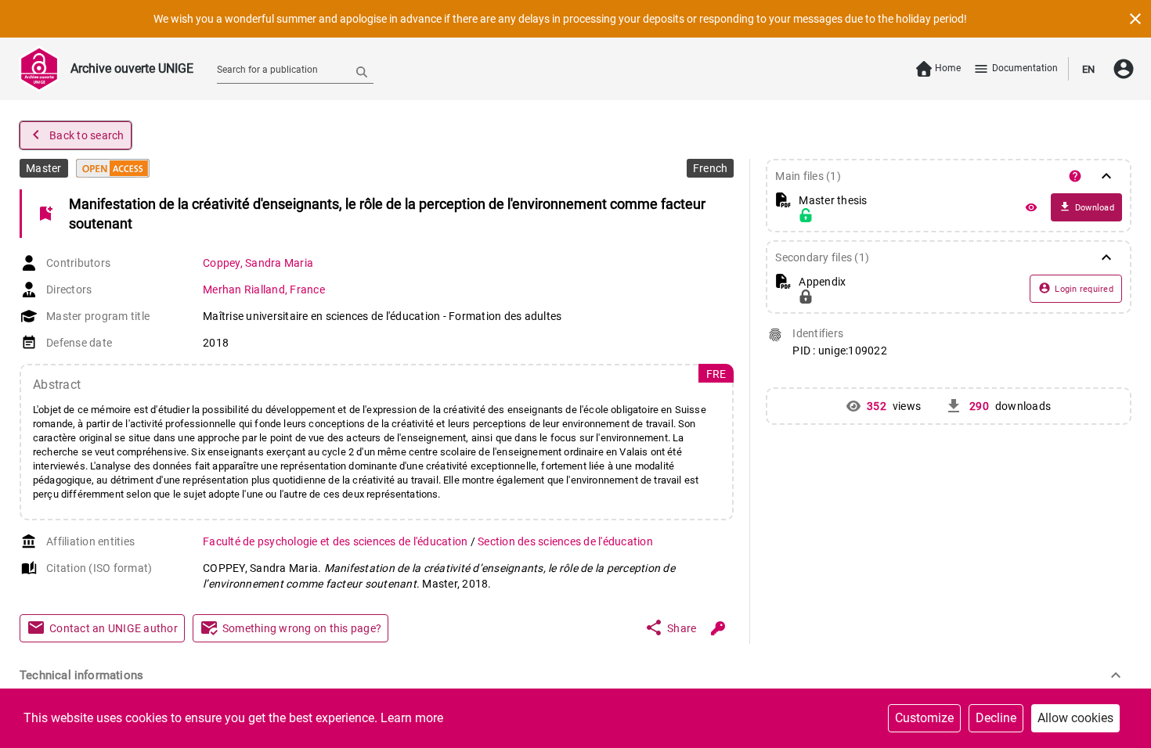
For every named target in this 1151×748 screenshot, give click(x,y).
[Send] (361, 71)
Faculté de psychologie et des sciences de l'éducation (337, 541)
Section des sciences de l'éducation (565, 541)
